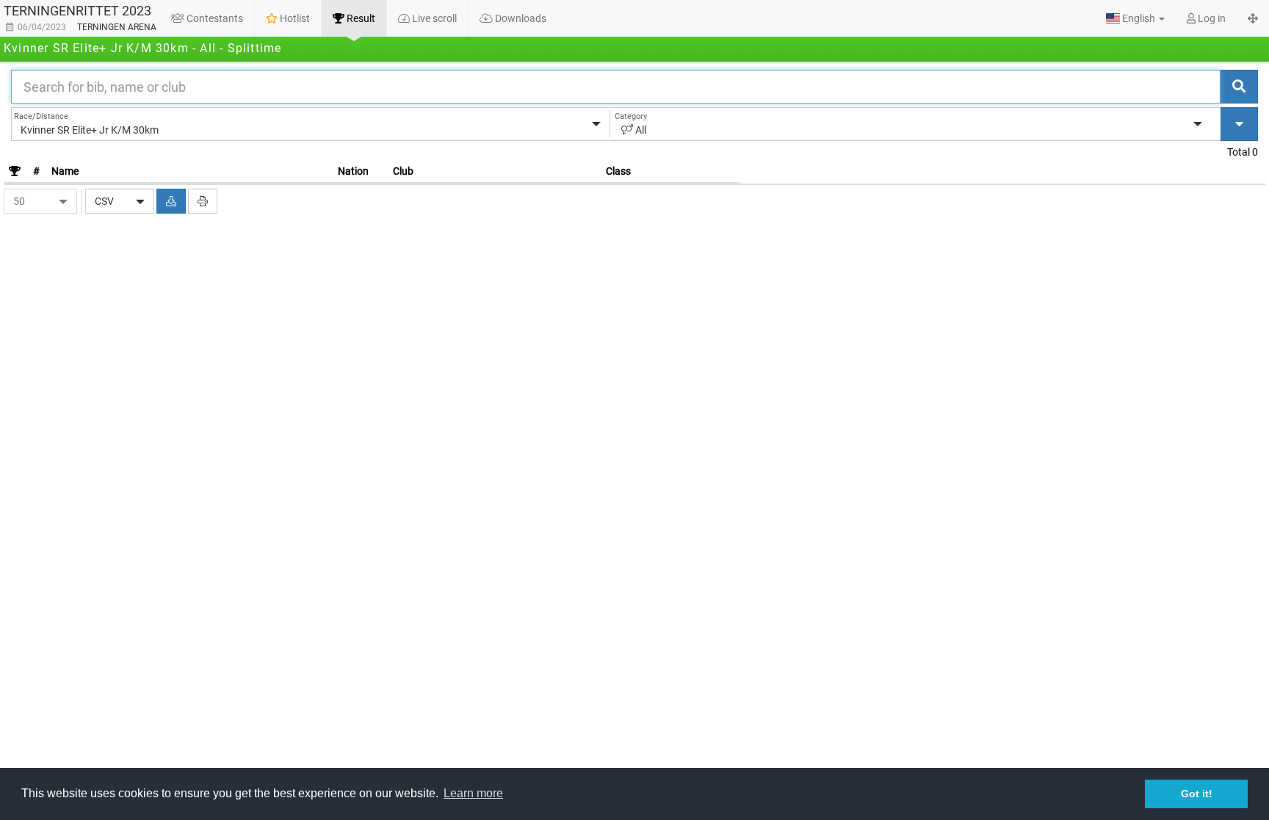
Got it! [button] (1196, 793)
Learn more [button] (473, 793)
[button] (1135, 18)
